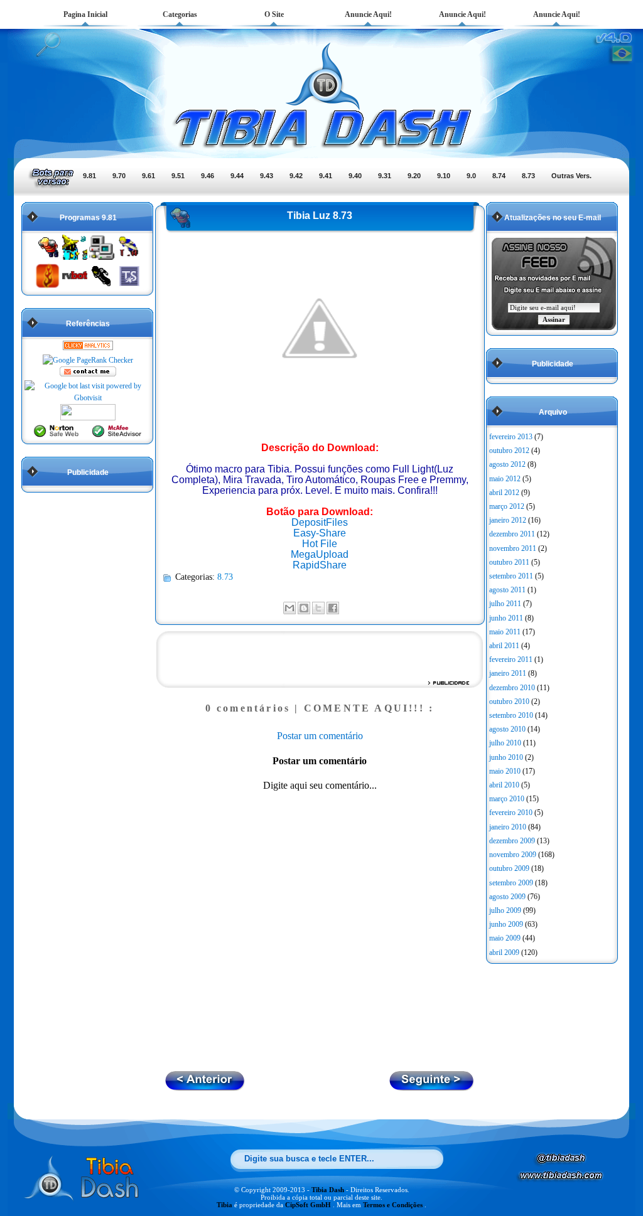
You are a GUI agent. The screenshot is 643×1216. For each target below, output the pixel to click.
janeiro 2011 (507, 673)
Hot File (319, 543)
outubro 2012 (509, 450)
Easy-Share (319, 533)
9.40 (355, 175)
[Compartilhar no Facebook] (333, 608)
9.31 (384, 175)
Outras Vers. (571, 175)
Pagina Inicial (85, 14)
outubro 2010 (509, 701)
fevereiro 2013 (510, 436)
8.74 (498, 175)
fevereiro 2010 (510, 812)
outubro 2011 (509, 562)
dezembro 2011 (512, 534)
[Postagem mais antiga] (205, 1087)
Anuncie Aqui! (368, 14)
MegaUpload (320, 554)
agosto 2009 (507, 896)
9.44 (237, 175)
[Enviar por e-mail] (289, 608)
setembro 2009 (511, 882)
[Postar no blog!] (304, 608)
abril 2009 (504, 952)
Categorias (180, 14)
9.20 (414, 175)
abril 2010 (504, 785)
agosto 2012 (507, 464)
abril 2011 (504, 645)
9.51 (178, 175)
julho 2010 (505, 743)
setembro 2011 (511, 576)
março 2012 (506, 506)
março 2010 (506, 798)
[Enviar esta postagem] (343, 607)
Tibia (225, 1204)
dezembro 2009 (512, 840)
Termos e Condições (393, 1204)
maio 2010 (505, 771)
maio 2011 (505, 631)
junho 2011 (506, 618)
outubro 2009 (509, 868)
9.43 (266, 175)
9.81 (89, 175)
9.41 (325, 175)
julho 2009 (505, 910)
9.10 (443, 175)
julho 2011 (505, 603)
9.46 (207, 175)
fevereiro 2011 (510, 659)
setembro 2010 (511, 715)
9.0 (471, 175)
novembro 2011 (512, 548)
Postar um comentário (320, 735)
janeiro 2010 (507, 827)
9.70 (119, 175)
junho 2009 (506, 924)
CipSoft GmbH (309, 1204)
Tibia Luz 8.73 (319, 215)
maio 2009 (505, 938)
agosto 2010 (507, 729)
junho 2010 (506, 757)
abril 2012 (504, 492)
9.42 (296, 175)
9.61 (148, 175)
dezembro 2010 (512, 687)
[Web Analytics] (88, 347)
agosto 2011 (507, 589)
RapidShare (320, 565)
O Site (274, 14)
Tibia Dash (328, 1189)
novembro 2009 (512, 854)
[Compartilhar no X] (318, 608)
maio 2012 (505, 478)
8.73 (528, 175)
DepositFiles (319, 522)
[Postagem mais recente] (432, 1087)
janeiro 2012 (507, 520)
